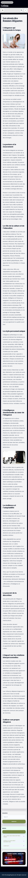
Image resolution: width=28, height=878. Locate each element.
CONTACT (6, 845)
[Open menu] (2, 10)
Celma (4, 5)
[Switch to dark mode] (25, 10)
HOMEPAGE (7, 831)
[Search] (21, 10)
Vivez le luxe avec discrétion (9, 841)
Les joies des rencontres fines (12, 836)
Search (14, 821)
